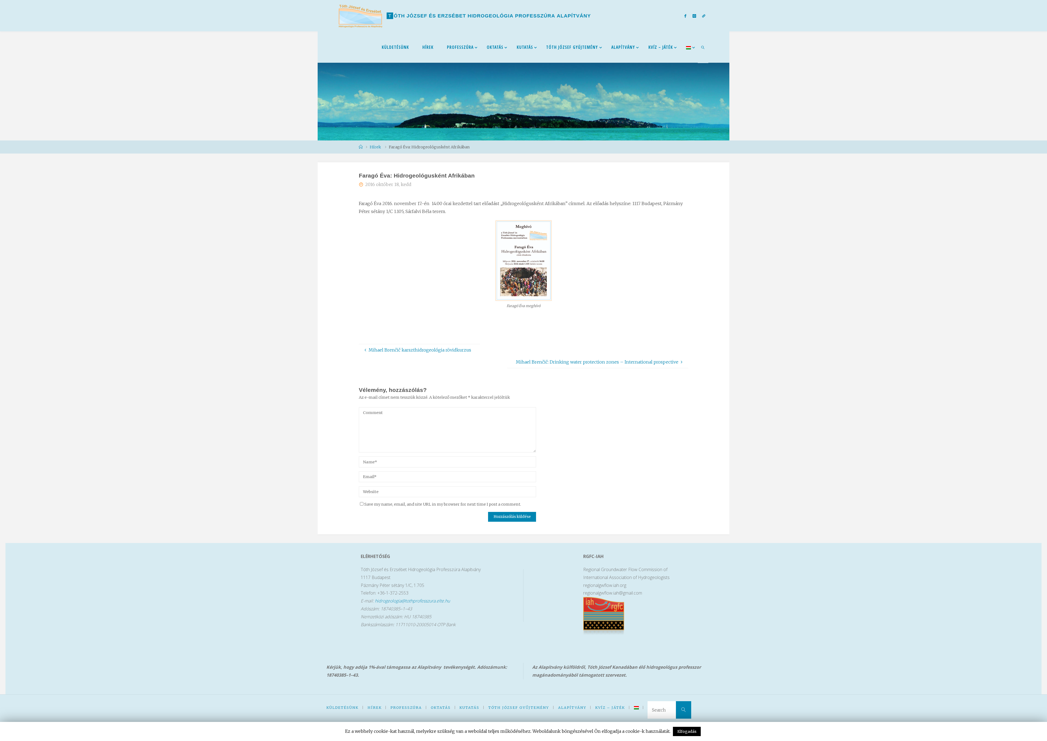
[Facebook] (685, 16)
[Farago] (523, 297)
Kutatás (469, 707)
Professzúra (406, 707)
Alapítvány (572, 707)
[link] (703, 47)
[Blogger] (703, 16)
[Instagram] (694, 16)
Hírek (375, 707)
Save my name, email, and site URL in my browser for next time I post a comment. (442, 504)
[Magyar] (688, 47)
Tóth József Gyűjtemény (518, 707)
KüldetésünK (342, 707)
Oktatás (441, 707)
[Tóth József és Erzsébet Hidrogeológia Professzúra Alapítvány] (360, 15)
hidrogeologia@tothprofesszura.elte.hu (412, 601)
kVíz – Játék (610, 707)
